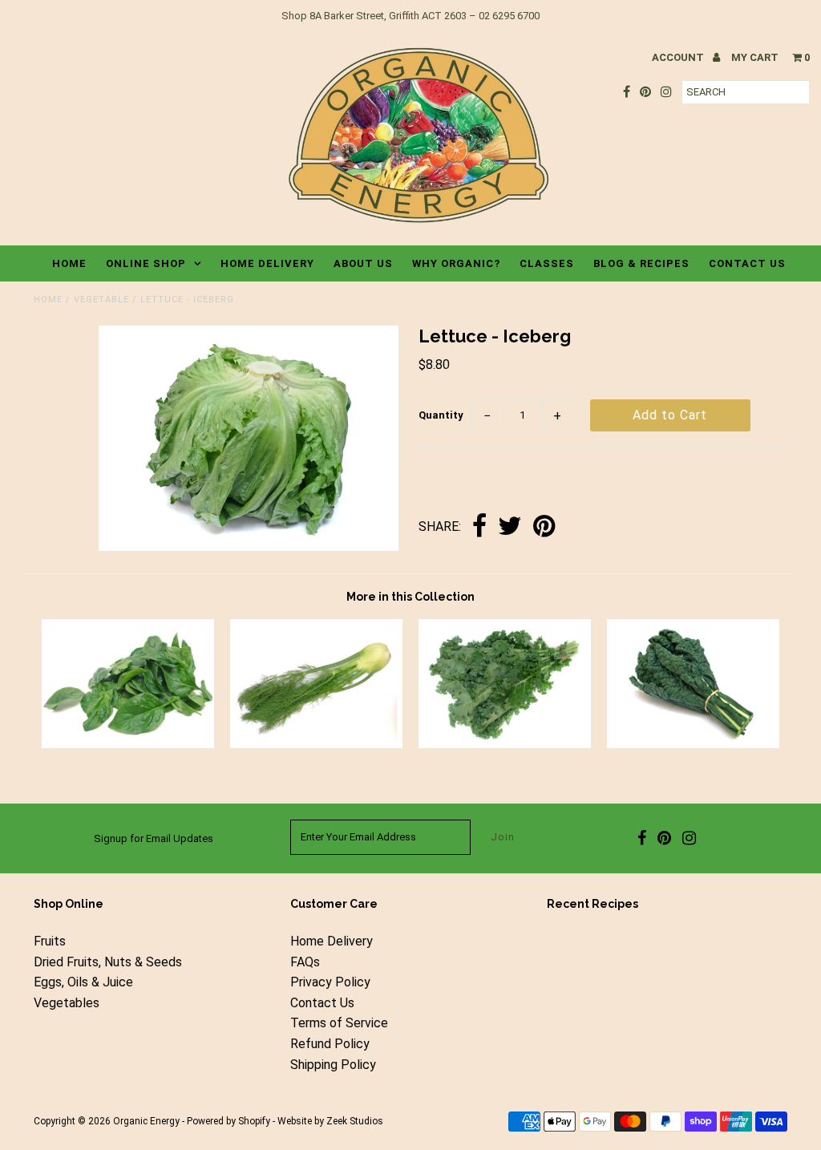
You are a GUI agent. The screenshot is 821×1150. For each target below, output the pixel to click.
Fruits (50, 941)
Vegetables (66, 1002)
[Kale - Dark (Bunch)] (693, 743)
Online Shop (146, 263)
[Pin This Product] (544, 527)
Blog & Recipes (641, 263)
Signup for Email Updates (153, 838)
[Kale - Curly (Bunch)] (505, 743)
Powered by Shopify (228, 1121)
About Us (363, 263)
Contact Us (747, 263)
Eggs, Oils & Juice (83, 982)
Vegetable (101, 299)
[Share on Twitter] (510, 527)
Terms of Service (339, 1023)
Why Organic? (456, 263)
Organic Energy (146, 1121)
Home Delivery (267, 263)
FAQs (305, 962)
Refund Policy (330, 1043)
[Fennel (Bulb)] (316, 743)
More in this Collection (410, 596)
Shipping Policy (333, 1064)
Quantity (441, 415)
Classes (547, 263)
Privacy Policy (330, 982)
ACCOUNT (679, 57)
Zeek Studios (354, 1121)
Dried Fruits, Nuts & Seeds (108, 962)
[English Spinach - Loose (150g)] (128, 743)
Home (69, 263)
